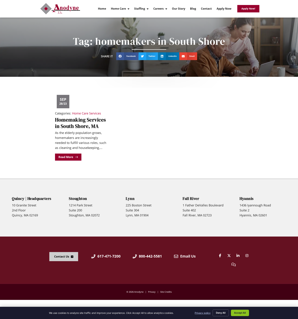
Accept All (240, 312)
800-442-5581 (150, 256)
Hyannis (247, 198)
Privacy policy (203, 312)
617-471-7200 (109, 256)
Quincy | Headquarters (31, 198)
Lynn (130, 198)
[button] (127, 56)
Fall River (191, 198)
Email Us (188, 256)
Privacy (152, 291)
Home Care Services (86, 113)
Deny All (221, 312)
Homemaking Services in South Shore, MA (80, 123)
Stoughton (78, 198)
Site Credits (166, 291)
